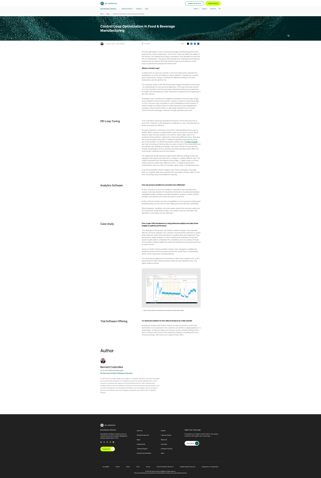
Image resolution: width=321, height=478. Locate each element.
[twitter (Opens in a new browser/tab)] (104, 442)
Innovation (164, 444)
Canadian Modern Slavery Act (187, 466)
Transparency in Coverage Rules (210, 466)
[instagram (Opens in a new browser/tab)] (110, 442)
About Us (139, 430)
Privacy (128, 466)
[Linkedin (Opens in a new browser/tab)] (191, 43)
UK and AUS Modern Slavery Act (165, 466)
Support (204, 8)
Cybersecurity (141, 444)
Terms (138, 466)
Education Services (166, 448)
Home (101, 14)
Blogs (146, 8)
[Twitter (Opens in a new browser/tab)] (188, 43)
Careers (163, 430)
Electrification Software (108, 9)
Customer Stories (166, 435)
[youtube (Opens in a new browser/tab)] (113, 442)
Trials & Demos (213, 3)
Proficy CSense (192, 142)
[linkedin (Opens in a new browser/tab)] (101, 442)
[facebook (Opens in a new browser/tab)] (107, 442)
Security (148, 466)
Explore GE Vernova (194, 3)
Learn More (190, 443)
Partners (196, 8)
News (162, 453)
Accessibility (106, 466)
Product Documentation (144, 453)
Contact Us (213, 8)
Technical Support (142, 448)
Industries (139, 8)
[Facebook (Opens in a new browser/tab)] (195, 43)
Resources (164, 439)
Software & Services (127, 8)
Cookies (117, 466)
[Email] (198, 43)
